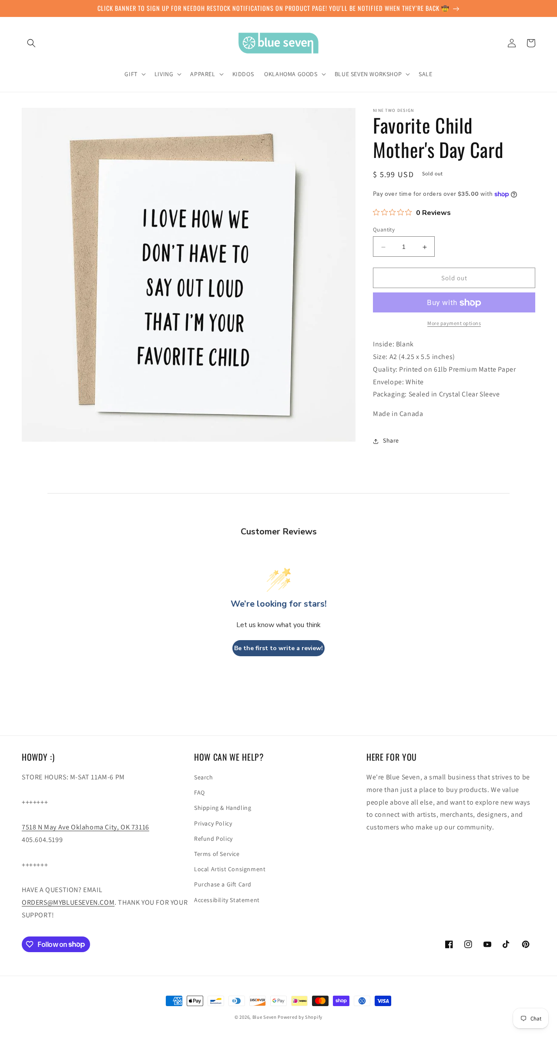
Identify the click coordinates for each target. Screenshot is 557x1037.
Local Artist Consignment (229, 869)
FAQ (199, 792)
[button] (31, 43)
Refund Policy (213, 838)
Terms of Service (217, 854)
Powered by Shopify (300, 1017)
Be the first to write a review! (278, 648)
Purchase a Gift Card (223, 884)
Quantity (384, 230)
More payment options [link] (454, 323)
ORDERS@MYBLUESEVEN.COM (68, 902)
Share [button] (391, 441)
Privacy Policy (213, 823)
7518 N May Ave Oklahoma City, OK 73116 (85, 827)
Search (203, 777)
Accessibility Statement (227, 900)
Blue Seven (264, 1017)
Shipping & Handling (222, 808)
